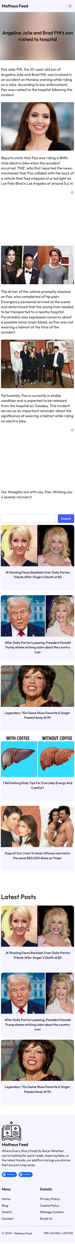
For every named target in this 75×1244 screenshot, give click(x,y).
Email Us (46, 1218)
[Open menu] (70, 6)
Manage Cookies (52, 1212)
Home (6, 1199)
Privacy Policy (50, 1199)
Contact (7, 1218)
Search (66, 519)
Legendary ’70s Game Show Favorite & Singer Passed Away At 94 (37, 715)
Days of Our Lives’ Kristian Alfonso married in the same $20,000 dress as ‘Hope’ (37, 855)
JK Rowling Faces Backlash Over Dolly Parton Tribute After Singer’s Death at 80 (37, 574)
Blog (5, 1205)
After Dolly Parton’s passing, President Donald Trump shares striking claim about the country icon (38, 647)
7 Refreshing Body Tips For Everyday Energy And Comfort (37, 785)
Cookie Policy (49, 1205)
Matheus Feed (15, 5)
